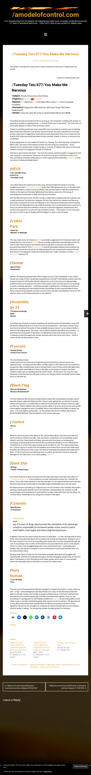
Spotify (27, 99)
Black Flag (20, 385)
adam (57, 61)
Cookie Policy (47, 771)
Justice (17, 422)
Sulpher (56, 599)
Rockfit (34, 242)
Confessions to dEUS (33, 187)
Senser (17, 263)
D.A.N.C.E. (50, 455)
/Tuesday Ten (23, 665)
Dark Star (19, 463)
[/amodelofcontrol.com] (45, 9)
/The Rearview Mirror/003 (19, 479)
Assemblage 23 (40, 665)
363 (58, 102)
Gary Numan (34, 667)
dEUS (16, 169)
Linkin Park (49, 667)
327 (35, 102)
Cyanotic (19, 503)
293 (22, 102)
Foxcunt (18, 346)
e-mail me (71, 158)
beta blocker (19, 518)
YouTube (38, 99)
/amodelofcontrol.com (45, 15)
